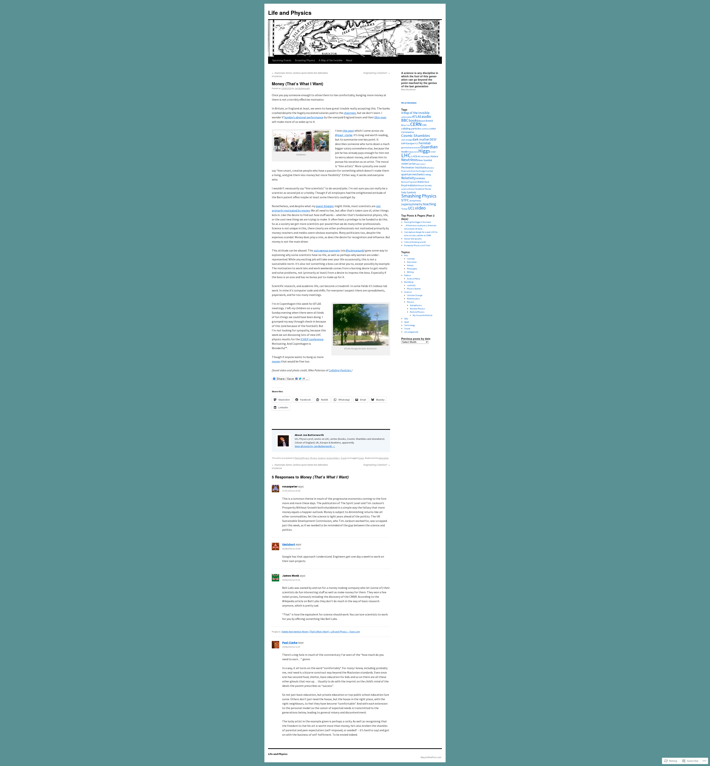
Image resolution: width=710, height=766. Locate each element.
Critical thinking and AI (415, 242)
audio (426, 116)
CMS (424, 125)
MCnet (421, 156)
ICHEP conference (311, 339)
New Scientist (425, 160)
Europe (410, 143)
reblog (428, 174)
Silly (406, 318)
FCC (416, 143)
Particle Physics (302, 458)
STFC (405, 200)
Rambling (408, 282)
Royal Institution (409, 185)
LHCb (414, 156)
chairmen (350, 113)
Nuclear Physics (417, 308)
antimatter (406, 117)
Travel (343, 458)
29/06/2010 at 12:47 (291, 646)
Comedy (411, 258)
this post (348, 130)
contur (432, 128)
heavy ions (413, 152)
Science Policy (333, 458)
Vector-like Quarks (413, 238)
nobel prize (408, 163)
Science (321, 458)
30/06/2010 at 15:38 (291, 548)
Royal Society (425, 185)
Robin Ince (423, 181)
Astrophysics (416, 305)
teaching (429, 204)
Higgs (424, 151)
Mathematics (413, 298)
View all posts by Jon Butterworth (315, 446)
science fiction (408, 189)
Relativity (408, 178)
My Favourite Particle (422, 315)
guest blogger (325, 206)
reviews (420, 178)
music (361, 458)
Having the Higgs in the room (417, 222)
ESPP (403, 143)
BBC (404, 120)
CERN (416, 124)
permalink (383, 458)
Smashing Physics (305, 60)
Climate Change (414, 295)
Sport (406, 321)
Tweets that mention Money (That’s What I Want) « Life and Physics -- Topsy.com (320, 631)
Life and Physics (290, 12)
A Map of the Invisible (330, 60)
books (413, 120)
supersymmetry (411, 204)
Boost (422, 120)
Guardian (429, 147)
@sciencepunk (355, 250)
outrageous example (327, 250)
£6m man (380, 117)
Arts (406, 255)
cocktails (411, 285)
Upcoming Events (281, 60)
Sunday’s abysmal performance (303, 117)
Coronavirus (407, 132)
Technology (409, 325)
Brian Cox (405, 125)
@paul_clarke (343, 135)
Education (412, 262)
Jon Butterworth (302, 88)
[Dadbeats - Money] (301, 150)
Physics (313, 458)
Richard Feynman (409, 182)
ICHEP (433, 152)
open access (421, 164)
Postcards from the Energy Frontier (417, 171)
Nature (434, 156)
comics (425, 128)
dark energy (406, 140)
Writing (410, 272)
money (276, 361)
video (420, 208)
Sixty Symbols (408, 192)
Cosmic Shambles (415, 135)
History (410, 265)
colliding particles (411, 128)
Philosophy (412, 268)
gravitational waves (410, 147)
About (349, 60)
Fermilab (425, 143)
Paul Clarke (289, 642)
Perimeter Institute (413, 167)
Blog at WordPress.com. (431, 757)
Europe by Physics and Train (417, 245)
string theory (415, 200)
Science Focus (423, 188)
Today (404, 208)
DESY (433, 139)
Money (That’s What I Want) (297, 83)
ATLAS (416, 116)
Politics (407, 275)
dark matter (420, 139)
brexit (429, 120)
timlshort (288, 544)
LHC (406, 155)
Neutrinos (409, 159)
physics (430, 167)
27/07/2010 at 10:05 (291, 490)
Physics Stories (414, 288)
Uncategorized (411, 331)
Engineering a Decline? (377, 72)
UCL (411, 208)
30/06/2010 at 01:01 (291, 579)
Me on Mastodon (409, 102)
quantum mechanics (413, 174)
